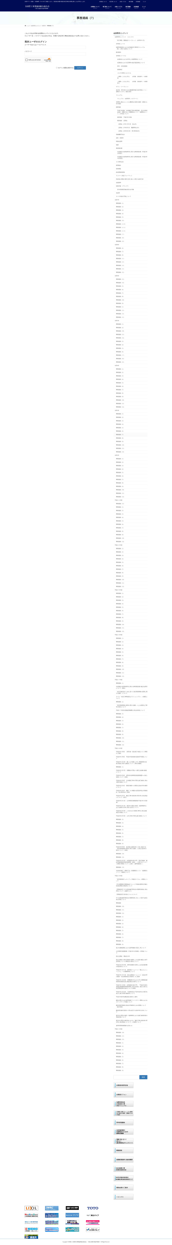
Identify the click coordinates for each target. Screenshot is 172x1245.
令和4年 (117, 365)
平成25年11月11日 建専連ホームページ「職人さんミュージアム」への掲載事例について (131, 970)
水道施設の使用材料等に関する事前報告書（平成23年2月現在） (132, 152)
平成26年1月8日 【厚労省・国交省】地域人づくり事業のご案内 (131, 752)
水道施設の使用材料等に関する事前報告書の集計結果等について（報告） (131, 687)
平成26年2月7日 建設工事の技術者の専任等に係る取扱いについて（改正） (131, 796)
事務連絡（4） (120, 213)
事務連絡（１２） (121, 231)
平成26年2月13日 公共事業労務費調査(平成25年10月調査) (131, 801)
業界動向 (118, 165)
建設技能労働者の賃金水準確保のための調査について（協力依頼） (131, 1006)
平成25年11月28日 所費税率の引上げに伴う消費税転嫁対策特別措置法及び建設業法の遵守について (131, 980)
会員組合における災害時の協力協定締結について (131, 62)
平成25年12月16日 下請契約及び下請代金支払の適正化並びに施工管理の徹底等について (131, 992)
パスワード (28, 51)
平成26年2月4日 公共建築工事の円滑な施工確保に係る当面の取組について (131, 781)
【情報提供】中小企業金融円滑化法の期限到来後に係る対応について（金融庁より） (131, 890)
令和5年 (117, 320)
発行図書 (131, 1)
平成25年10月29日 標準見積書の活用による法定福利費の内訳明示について (131, 965)
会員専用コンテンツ (121, 33)
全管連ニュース (120, 44)
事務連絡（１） (120, 258)
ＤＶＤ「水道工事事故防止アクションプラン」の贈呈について (131, 697)
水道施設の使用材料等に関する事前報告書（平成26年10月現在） (132, 157)
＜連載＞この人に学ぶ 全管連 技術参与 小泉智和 (132, 77)
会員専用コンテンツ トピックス (124, 37)
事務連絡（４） (120, 269)
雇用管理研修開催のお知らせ (124, 1025)
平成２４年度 (118, 1029)
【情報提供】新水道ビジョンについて (126, 894)
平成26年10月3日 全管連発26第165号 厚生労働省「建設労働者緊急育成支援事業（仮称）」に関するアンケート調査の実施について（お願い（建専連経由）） (131, 862)
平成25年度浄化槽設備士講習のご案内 (126, 997)
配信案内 (118, 52)
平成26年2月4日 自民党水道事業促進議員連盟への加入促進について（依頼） (131, 776)
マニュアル (119, 95)
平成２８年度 (118, 590)
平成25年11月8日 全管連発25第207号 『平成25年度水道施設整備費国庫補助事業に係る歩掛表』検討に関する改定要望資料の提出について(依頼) (131, 986)
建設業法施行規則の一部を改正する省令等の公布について (131, 1011)
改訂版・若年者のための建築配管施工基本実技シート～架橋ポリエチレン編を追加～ (131, 90)
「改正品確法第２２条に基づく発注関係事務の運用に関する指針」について (131, 692)
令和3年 (117, 410)
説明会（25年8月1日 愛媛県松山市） (129, 127)
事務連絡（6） (120, 248)
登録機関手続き (120, 134)
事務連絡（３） (120, 265)
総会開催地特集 (120, 172)
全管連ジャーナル (121, 55)
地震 (117, 145)
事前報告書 (119, 148)
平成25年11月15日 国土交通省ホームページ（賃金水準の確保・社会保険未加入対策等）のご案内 (131, 975)
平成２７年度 (118, 679)
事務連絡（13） (120, 867)
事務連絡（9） (120, 303)
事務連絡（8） (120, 255)
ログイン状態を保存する (66, 68)
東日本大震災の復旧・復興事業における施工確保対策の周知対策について (131, 1016)
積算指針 (118, 107)
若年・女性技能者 (123, 66)
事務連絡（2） (120, 206)
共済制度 (138, 1)
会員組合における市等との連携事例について (129, 59)
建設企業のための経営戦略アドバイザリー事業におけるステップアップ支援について (131, 1001)
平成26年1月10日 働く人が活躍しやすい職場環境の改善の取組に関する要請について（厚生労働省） (131, 762)
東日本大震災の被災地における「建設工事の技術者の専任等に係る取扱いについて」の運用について (131, 1021)
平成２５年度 (118, 875)
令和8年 (117, 244)
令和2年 (117, 455)
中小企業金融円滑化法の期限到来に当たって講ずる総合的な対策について (131, 898)
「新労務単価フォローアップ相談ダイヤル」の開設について (131, 880)
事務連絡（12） (120, 282)
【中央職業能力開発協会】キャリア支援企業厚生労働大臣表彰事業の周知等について (131, 885)
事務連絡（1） (120, 203)
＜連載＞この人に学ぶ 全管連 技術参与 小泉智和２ (132, 82)
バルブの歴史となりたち (124, 73)
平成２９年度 (118, 635)
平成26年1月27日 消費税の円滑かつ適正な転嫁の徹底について (131, 771)
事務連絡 (118, 903)
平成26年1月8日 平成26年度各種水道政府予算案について (131, 757)
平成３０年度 (118, 545)
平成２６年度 (118, 748)
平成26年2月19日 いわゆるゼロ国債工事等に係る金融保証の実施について (131, 811)
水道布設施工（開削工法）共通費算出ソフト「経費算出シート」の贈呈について (131, 871)
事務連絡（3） (120, 210)
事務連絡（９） (120, 241)
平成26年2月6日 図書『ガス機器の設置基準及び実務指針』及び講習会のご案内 (131, 791)
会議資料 (118, 182)
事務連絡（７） (120, 234)
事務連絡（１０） (121, 224)
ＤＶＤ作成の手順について (123, 196)
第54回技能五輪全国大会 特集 (125, 189)
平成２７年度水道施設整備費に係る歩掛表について (130, 710)
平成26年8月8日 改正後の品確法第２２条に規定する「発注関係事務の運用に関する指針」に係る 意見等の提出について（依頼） (131, 848)
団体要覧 (118, 169)
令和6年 (117, 275)
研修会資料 (119, 141)
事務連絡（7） (120, 251)
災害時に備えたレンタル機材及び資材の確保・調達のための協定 (131, 102)
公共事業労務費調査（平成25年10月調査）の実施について (131, 952)
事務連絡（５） (120, 272)
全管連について (103, 1)
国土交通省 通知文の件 (123, 956)
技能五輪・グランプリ (122, 186)
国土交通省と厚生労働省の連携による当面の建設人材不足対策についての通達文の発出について (131, 960)
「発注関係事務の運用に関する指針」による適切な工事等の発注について (131, 706)
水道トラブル (123, 1)
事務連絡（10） (120, 300)
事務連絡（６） (120, 220)
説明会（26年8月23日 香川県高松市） (129, 131)
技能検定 (119, 69)
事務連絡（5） (120, 217)
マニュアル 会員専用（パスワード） (128, 98)
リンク (144, 1)
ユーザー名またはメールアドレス (35, 44)
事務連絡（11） (120, 279)
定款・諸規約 (120, 138)
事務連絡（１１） (121, 227)
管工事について (113, 1)
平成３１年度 (118, 500)
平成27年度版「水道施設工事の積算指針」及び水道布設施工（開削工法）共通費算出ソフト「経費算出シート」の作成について (132, 112)
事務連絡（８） (120, 237)
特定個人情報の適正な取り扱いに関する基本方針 (130, 179)
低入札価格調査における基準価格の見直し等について (131, 948)
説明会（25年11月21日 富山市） (128, 124)
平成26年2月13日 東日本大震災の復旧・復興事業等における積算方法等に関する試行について (131, 806)
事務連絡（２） (120, 262)
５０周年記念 (120, 162)
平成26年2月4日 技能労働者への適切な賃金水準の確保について (131, 786)
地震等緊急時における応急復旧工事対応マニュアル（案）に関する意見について (130, 48)
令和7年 (117, 200)
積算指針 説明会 (122, 120)
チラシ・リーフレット (122, 86)
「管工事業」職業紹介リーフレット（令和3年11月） (130, 40)
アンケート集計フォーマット (124, 175)
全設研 (118, 193)
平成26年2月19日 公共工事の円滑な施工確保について (131, 816)
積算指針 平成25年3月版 (124, 117)
